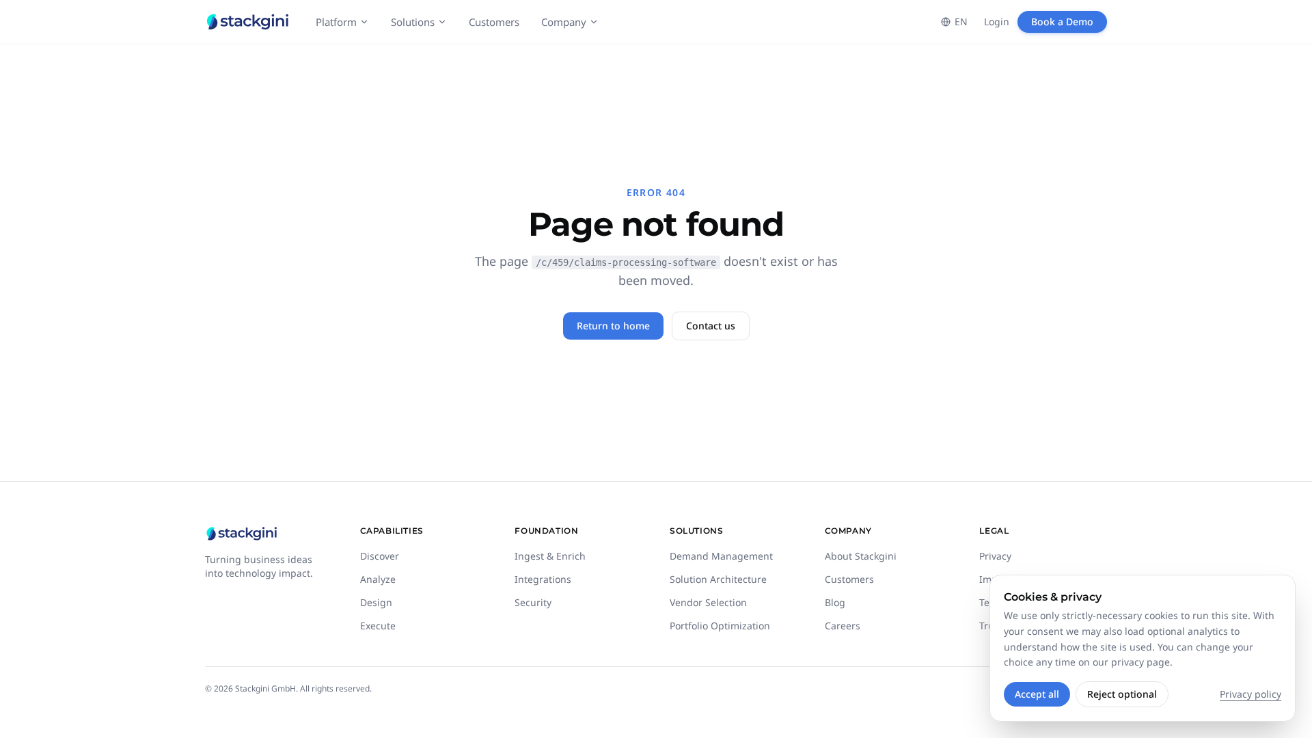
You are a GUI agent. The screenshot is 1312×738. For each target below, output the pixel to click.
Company (563, 22)
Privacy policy (1250, 693)
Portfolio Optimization (720, 625)
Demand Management (721, 555)
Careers (842, 625)
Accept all (1037, 693)
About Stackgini (861, 555)
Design (376, 602)
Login (996, 21)
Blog (835, 602)
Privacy (995, 555)
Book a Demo (1062, 21)
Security (533, 602)
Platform (336, 22)
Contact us (710, 325)
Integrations (543, 579)
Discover (379, 555)
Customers (494, 22)
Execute (378, 625)
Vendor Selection (708, 602)
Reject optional (1122, 693)
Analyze (378, 579)
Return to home (613, 325)
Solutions (413, 22)
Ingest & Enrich (550, 555)
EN (961, 21)
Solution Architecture (718, 579)
